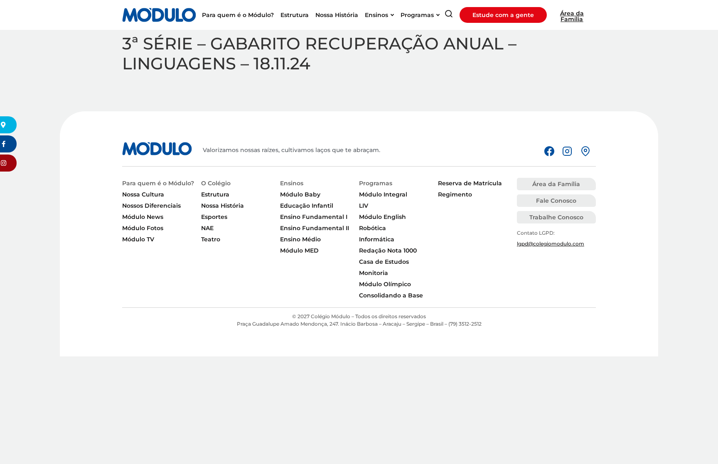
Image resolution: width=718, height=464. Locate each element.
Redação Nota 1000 (388, 250)
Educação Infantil (306, 205)
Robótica (372, 228)
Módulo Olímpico (385, 284)
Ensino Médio (300, 239)
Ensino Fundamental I (313, 217)
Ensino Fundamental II (314, 228)
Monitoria (373, 273)
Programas (375, 183)
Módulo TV (138, 239)
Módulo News (142, 217)
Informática (376, 239)
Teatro (210, 239)
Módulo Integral (383, 194)
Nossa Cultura (143, 194)
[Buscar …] (448, 15)
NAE (207, 228)
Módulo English (382, 217)
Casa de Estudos (384, 261)
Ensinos (291, 183)
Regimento (455, 194)
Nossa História (222, 205)
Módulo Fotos (142, 228)
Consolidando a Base (391, 295)
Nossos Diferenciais (151, 205)
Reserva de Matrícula (470, 183)
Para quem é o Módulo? (158, 183)
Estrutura (215, 194)
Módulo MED (299, 250)
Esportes (214, 217)
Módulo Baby (300, 194)
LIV (363, 205)
